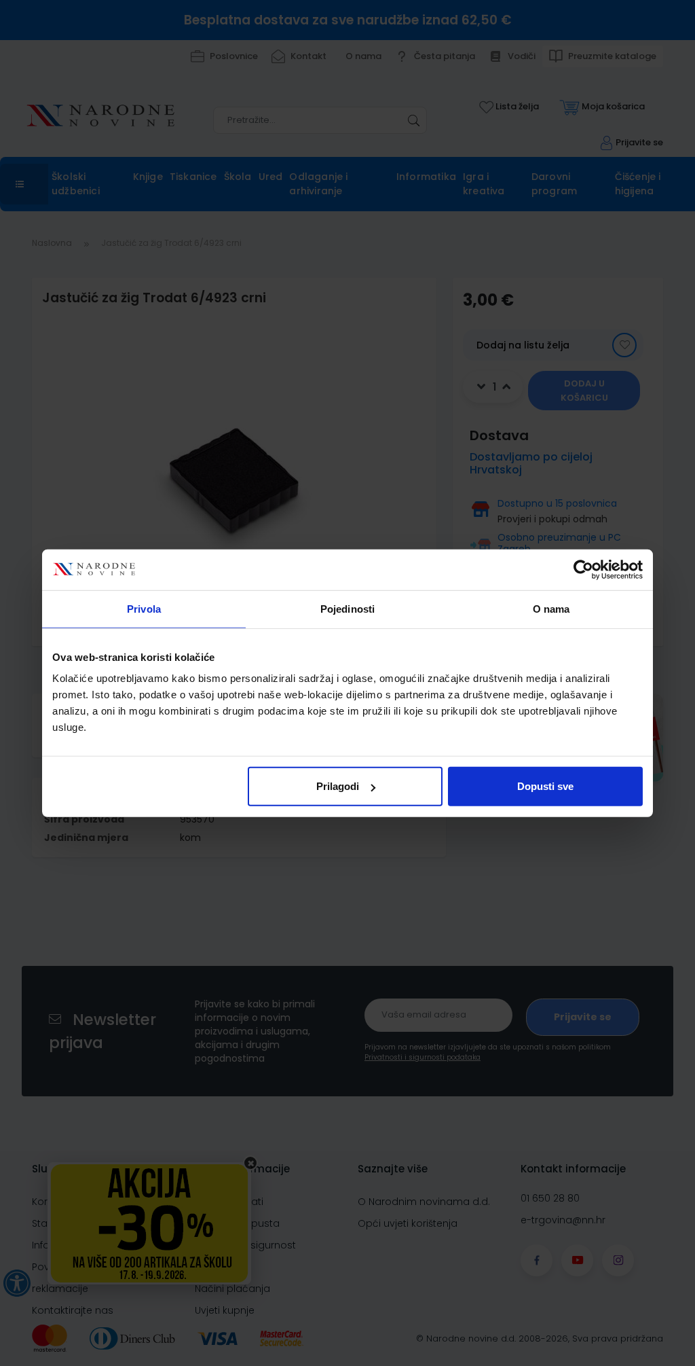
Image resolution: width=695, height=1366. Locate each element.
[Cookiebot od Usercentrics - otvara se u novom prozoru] (583, 569)
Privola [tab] (144, 608)
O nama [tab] (551, 608)
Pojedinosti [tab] (347, 608)
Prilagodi (337, 786)
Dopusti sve (545, 786)
